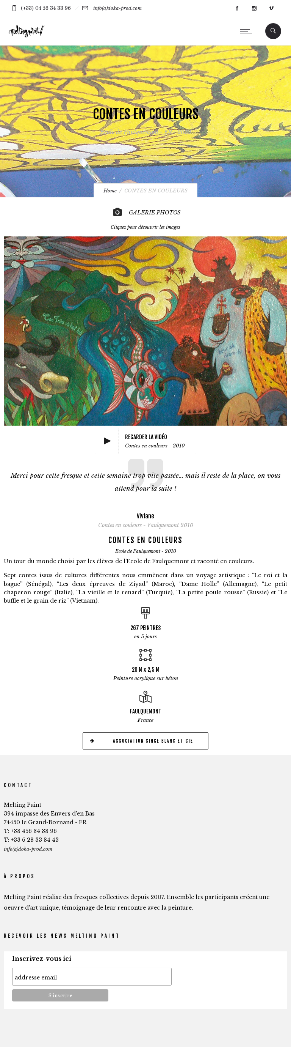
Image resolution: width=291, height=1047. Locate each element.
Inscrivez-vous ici (41, 958)
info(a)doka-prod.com (117, 8)
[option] (145, 328)
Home (110, 190)
